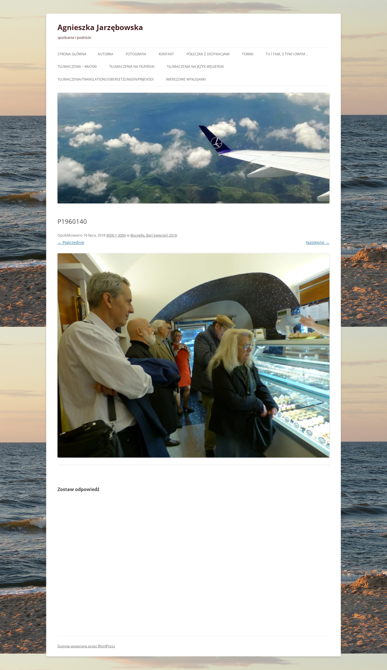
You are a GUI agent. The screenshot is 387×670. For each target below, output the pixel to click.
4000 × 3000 (116, 235)
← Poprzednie (71, 242)
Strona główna (72, 54)
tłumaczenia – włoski (77, 66)
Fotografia (136, 54)
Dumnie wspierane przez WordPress (86, 646)
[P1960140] (193, 355)
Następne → (317, 242)
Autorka (105, 54)
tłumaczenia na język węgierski (195, 66)
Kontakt (166, 54)
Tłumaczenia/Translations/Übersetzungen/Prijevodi (106, 79)
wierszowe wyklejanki (186, 79)
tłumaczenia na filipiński (131, 66)
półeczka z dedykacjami (207, 54)
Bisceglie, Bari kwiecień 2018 (153, 235)
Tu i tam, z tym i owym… (287, 54)
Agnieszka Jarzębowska (100, 27)
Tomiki (247, 54)
